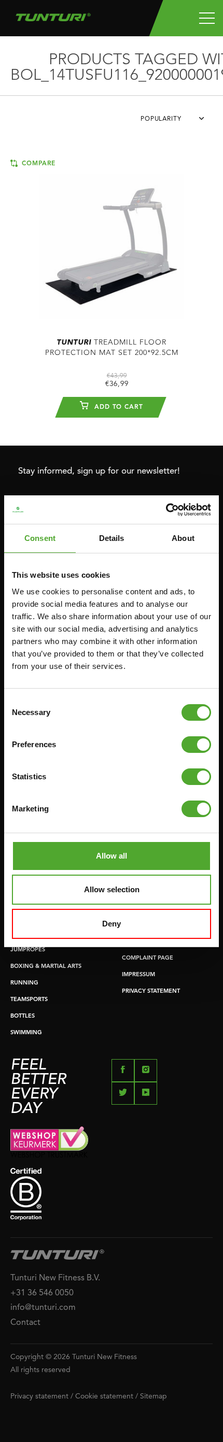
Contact (25, 1323)
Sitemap (153, 1396)
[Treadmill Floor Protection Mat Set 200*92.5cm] (111, 241)
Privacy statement (39, 1396)
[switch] (196, 744)
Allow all (111, 855)
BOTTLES (22, 1016)
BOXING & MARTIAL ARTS (45, 966)
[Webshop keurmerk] (111, 1141)
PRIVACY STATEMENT (151, 991)
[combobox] (177, 121)
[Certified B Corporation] (111, 1194)
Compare (37, 164)
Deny (111, 923)
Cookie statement (104, 1396)
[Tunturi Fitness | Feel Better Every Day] (53, 14)
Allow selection (112, 889)
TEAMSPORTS (29, 1000)
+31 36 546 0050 (42, 1293)
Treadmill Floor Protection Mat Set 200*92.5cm (111, 347)
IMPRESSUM (138, 975)
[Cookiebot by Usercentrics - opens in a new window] (165, 510)
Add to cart (117, 407)
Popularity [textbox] (161, 119)
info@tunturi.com (43, 1308)
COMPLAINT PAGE (147, 958)
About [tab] (183, 538)
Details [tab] (111, 538)
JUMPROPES (27, 950)
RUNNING (24, 983)
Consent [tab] (39, 538)
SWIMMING (26, 1033)
